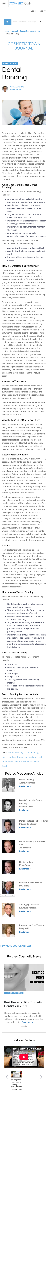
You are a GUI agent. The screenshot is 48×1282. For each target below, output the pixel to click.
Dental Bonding (26, 779)
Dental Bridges (26, 862)
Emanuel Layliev (26, 806)
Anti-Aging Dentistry (29, 904)
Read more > (25, 786)
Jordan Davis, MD (17, 87)
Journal (14, 31)
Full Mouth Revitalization (31, 882)
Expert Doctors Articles (30, 31)
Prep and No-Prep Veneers (31, 925)
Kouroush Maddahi (28, 907)
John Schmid (25, 847)
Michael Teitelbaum (28, 824)
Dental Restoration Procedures (33, 820)
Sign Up (43, 11)
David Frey (24, 885)
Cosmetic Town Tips (13, 993)
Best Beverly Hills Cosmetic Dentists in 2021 (23, 1004)
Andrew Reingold (27, 782)
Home (6, 31)
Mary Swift (24, 928)
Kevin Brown (25, 865)
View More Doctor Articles (16, 945)
